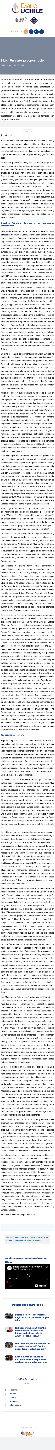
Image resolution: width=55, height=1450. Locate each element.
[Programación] (31, 31)
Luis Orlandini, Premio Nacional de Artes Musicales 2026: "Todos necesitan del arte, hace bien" (32, 1346)
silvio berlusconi (34, 1240)
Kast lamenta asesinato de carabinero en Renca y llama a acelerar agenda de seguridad (31, 1359)
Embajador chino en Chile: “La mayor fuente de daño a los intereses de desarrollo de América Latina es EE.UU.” (30, 1332)
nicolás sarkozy (19, 1240)
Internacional (27, 131)
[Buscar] (36, 31)
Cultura (13, 1397)
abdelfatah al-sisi (22, 1237)
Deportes (14, 1401)
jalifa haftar (36, 1237)
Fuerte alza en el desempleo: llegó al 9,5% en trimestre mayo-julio (32, 1317)
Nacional (14, 1390)
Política (13, 1394)
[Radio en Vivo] (26, 31)
